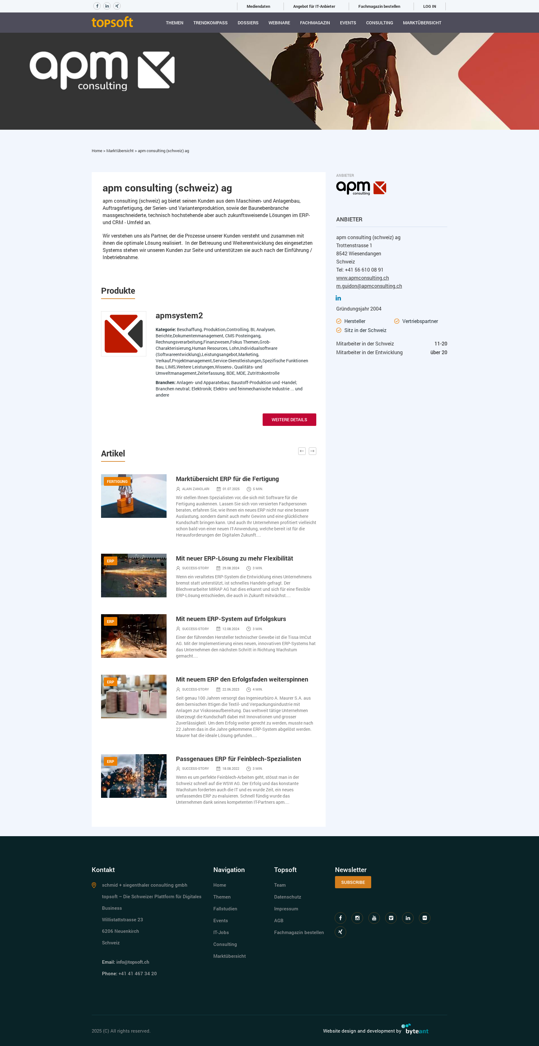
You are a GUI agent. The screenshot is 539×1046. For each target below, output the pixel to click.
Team (280, 885)
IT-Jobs (221, 932)
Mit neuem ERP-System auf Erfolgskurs (231, 619)
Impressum (286, 908)
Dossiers (248, 23)
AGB (279, 920)
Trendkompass (210, 23)
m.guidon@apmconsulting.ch (369, 285)
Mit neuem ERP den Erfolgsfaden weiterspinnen (242, 679)
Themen (174, 23)
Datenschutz (287, 897)
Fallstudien (225, 908)
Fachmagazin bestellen (379, 6)
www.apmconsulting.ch (362, 277)
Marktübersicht (422, 23)
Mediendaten (258, 6)
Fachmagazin (315, 23)
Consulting (379, 23)
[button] (302, 451)
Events (348, 23)
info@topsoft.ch (132, 962)
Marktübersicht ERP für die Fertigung (227, 479)
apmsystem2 (179, 315)
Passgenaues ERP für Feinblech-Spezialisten (238, 758)
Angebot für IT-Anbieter (314, 6)
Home (97, 150)
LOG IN (429, 6)
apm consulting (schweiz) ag (163, 150)
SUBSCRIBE (353, 882)
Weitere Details (289, 419)
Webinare (279, 23)
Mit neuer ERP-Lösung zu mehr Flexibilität (234, 558)
